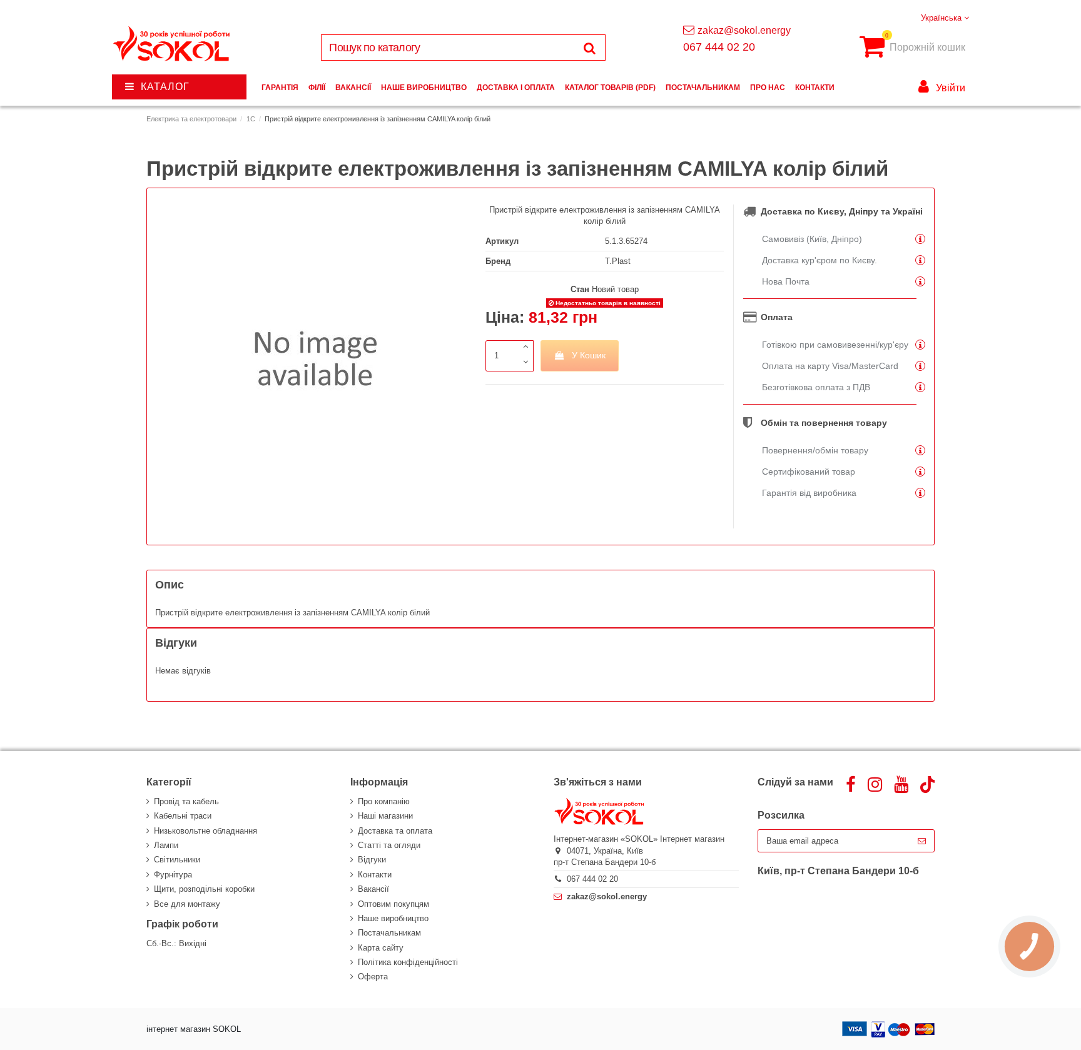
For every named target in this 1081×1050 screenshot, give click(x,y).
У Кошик (589, 355)
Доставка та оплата (395, 830)
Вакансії (373, 889)
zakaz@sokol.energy (744, 30)
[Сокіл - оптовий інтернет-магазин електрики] (172, 44)
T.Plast (618, 261)
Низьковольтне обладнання (205, 830)
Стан (580, 289)
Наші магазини (385, 815)
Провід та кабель (186, 801)
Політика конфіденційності (408, 962)
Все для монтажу (187, 904)
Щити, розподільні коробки (204, 889)
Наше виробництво (393, 918)
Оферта (373, 976)
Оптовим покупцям (393, 904)
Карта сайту (380, 947)
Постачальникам (389, 932)
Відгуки (372, 859)
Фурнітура (173, 874)
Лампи (166, 845)
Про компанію (384, 801)
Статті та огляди (389, 845)
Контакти (375, 874)
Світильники (177, 859)
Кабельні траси (182, 815)
